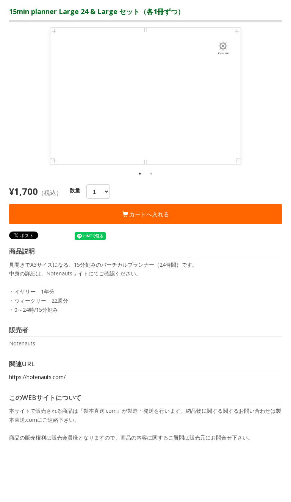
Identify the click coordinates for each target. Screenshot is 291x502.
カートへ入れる (148, 214)
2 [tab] (151, 173)
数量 (75, 190)
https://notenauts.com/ (37, 377)
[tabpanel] (145, 96)
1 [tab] (140, 173)
